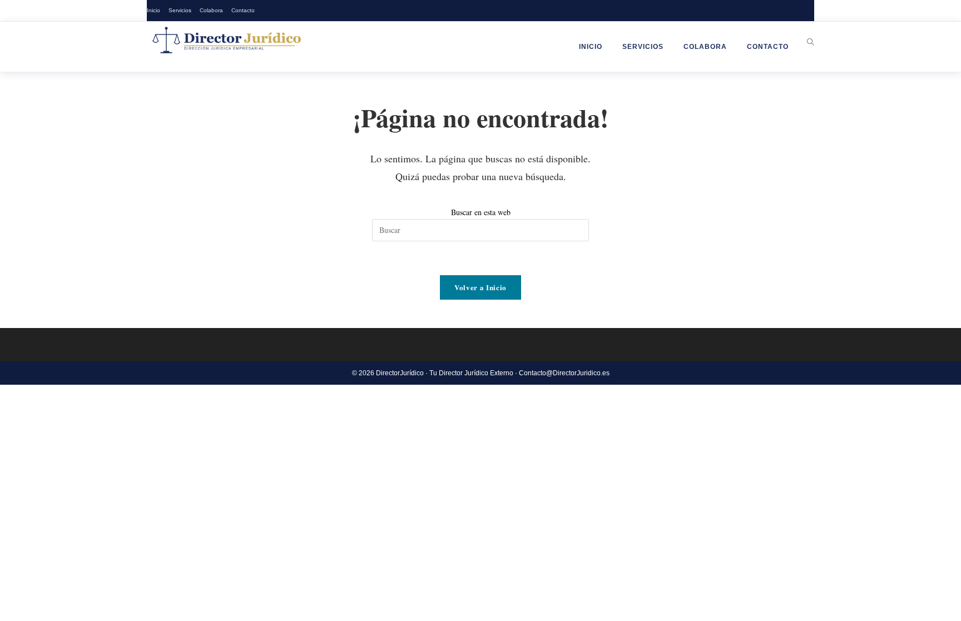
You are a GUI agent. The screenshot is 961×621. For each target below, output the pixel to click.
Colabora (211, 10)
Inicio (153, 10)
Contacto (243, 10)
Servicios (180, 10)
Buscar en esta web (481, 212)
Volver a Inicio (480, 287)
